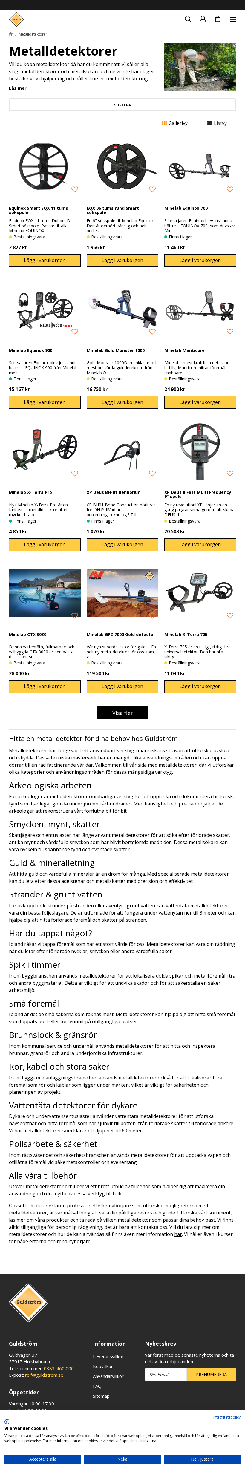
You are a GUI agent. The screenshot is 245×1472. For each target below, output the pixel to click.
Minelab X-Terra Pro (30, 492)
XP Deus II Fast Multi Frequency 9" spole (197, 494)
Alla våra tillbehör (43, 1175)
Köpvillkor (103, 1366)
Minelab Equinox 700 (186, 208)
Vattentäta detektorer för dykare (73, 1105)
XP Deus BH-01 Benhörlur (113, 492)
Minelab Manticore (184, 350)
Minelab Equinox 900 (30, 350)
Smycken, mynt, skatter (54, 824)
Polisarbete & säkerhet (53, 1143)
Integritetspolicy (227, 1417)
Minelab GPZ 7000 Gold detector (121, 634)
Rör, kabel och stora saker (59, 1066)
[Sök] (187, 17)
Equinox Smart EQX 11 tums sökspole (38, 210)
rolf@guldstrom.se (44, 1375)
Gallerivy (178, 123)
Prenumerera (211, 1374)
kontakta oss (152, 1227)
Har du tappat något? (50, 933)
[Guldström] (16, 19)
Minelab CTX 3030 (27, 634)
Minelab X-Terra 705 (185, 634)
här (178, 1234)
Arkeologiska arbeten (50, 785)
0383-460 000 (59, 1368)
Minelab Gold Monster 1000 (116, 350)
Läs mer (18, 88)
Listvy (220, 123)
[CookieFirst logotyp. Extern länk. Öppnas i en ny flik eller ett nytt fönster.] (6, 1421)
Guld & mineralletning (52, 862)
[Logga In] (202, 17)
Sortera (122, 105)
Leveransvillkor (108, 1356)
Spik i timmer (34, 964)
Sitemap (101, 1396)
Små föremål (34, 1003)
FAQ (97, 1386)
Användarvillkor (108, 1376)
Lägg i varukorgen (44, 260)
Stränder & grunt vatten (55, 894)
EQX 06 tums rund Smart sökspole (113, 210)
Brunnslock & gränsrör (53, 1034)
